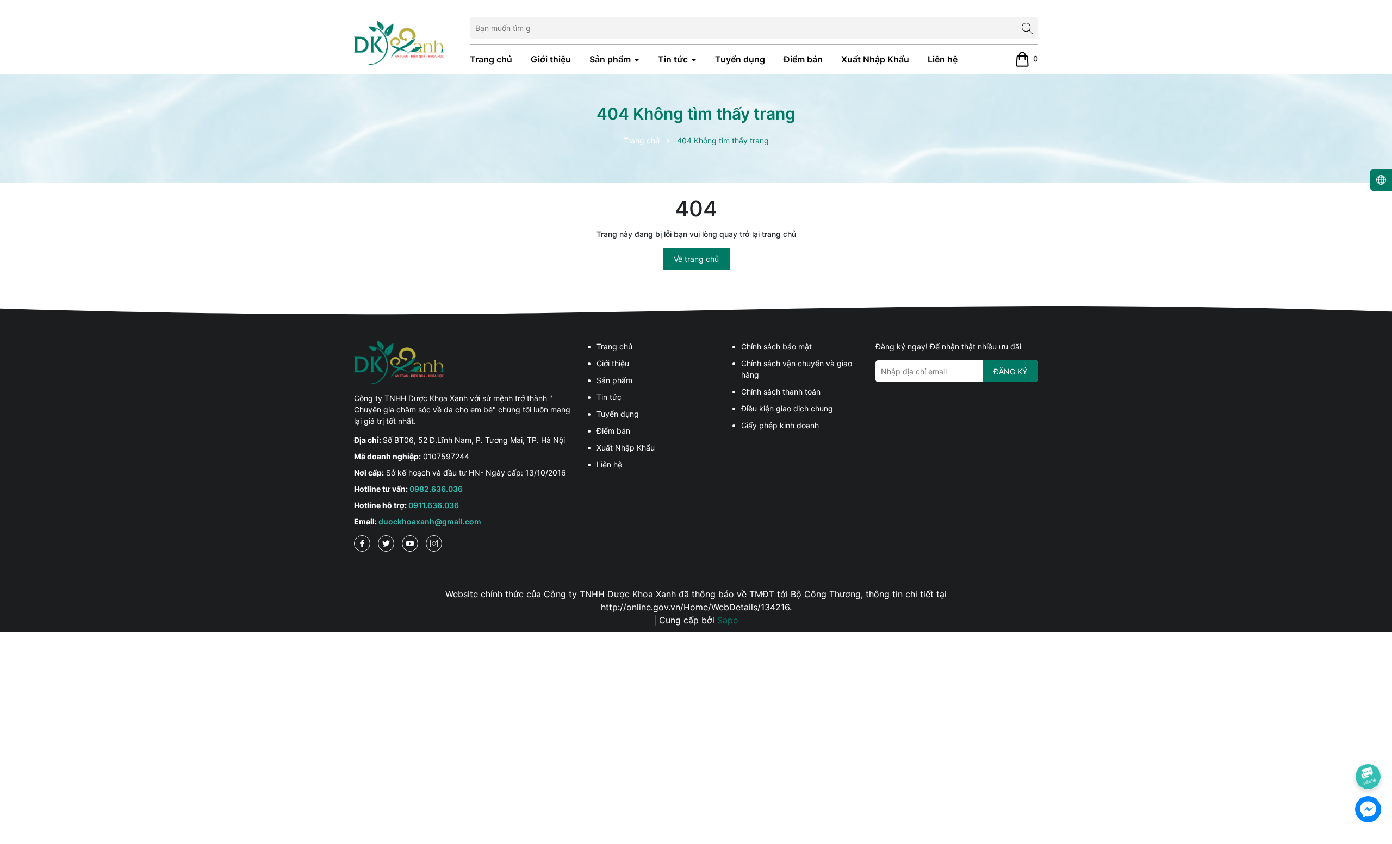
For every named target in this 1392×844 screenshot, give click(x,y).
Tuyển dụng (740, 59)
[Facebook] (362, 543)
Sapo (727, 620)
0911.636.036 (433, 505)
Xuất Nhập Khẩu (875, 59)
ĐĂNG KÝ (1010, 371)
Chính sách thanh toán (781, 391)
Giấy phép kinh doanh (780, 425)
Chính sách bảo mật (776, 346)
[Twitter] (386, 543)
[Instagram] (434, 543)
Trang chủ (491, 59)
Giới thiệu (551, 59)
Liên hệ (943, 59)
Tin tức (674, 59)
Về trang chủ (696, 259)
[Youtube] (410, 543)
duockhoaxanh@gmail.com (429, 521)
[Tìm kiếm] (1027, 27)
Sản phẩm (611, 59)
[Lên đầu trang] (1368, 746)
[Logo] (399, 41)
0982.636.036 (436, 488)
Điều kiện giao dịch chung (787, 408)
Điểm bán (803, 59)
